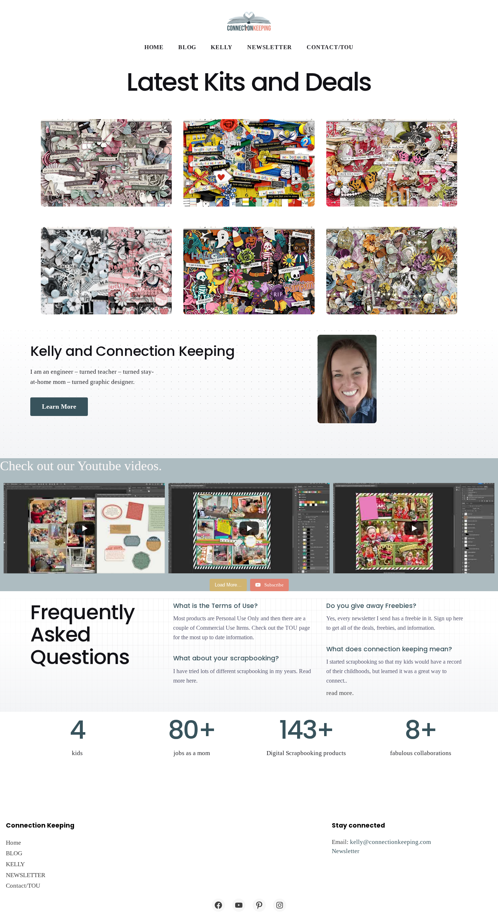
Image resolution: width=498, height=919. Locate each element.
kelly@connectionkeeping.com (390, 842)
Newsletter (345, 851)
